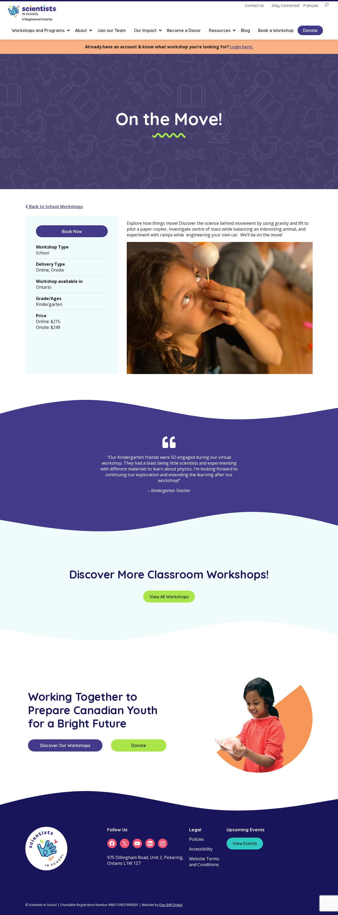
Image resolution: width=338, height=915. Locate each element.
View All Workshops (169, 596)
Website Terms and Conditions (204, 861)
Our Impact (145, 30)
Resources (220, 30)
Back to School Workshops (55, 206)
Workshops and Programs (38, 30)
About (81, 30)
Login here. (241, 47)
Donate (310, 30)
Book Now (72, 231)
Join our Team (111, 30)
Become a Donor (184, 30)
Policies (196, 839)
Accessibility (201, 849)
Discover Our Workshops (65, 745)
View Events (245, 843)
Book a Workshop (276, 30)
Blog (245, 30)
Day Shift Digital (170, 905)
